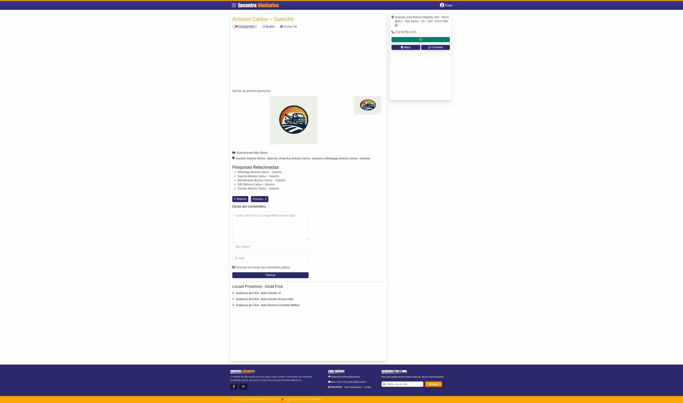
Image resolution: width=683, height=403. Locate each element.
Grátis (368, 387)
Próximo (258, 199)
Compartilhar (246, 26)
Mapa (407, 47)
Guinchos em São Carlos (251, 152)
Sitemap (260, 399)
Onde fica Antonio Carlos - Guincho (300, 158)
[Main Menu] (233, 5)
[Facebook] (233, 387)
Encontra (258, 5)
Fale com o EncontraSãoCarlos (348, 382)
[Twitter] (243, 387)
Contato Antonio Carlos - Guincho (256, 158)
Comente (437, 47)
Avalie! (270, 26)
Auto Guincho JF (271, 293)
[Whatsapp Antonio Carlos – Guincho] (420, 39)
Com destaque (352, 387)
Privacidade (247, 399)
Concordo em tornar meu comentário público (262, 267)
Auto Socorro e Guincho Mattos (280, 305)
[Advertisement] (308, 60)
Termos (234, 399)
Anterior (242, 199)
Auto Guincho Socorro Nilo (277, 299)
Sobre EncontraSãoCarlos (345, 376)
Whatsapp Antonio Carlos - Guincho (347, 158)
